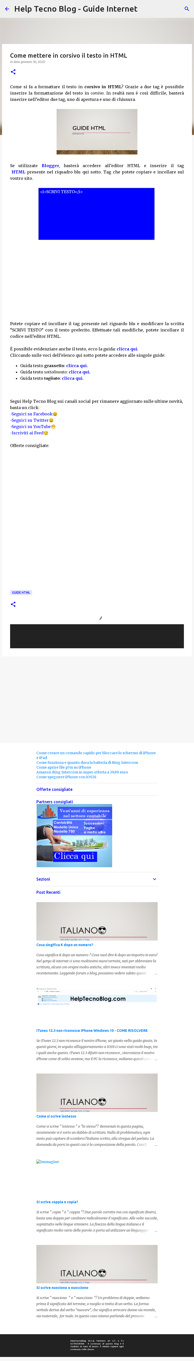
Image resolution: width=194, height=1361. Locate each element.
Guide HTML (21, 592)
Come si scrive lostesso (56, 1116)
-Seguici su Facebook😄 (34, 413)
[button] (13, 72)
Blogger (50, 165)
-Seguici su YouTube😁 (33, 426)
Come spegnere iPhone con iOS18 (66, 777)
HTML (18, 171)
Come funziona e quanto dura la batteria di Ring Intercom (87, 762)
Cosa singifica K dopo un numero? (64, 945)
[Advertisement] (97, 277)
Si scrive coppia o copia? (57, 1202)
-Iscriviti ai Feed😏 (29, 432)
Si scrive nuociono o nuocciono (62, 1288)
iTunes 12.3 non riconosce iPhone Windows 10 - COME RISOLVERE (92, 1031)
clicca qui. (127, 348)
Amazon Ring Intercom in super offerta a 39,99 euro (82, 772)
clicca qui (79, 371)
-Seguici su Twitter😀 (32, 420)
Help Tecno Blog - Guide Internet (75, 8)
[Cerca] (187, 9)
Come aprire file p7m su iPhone (63, 767)
